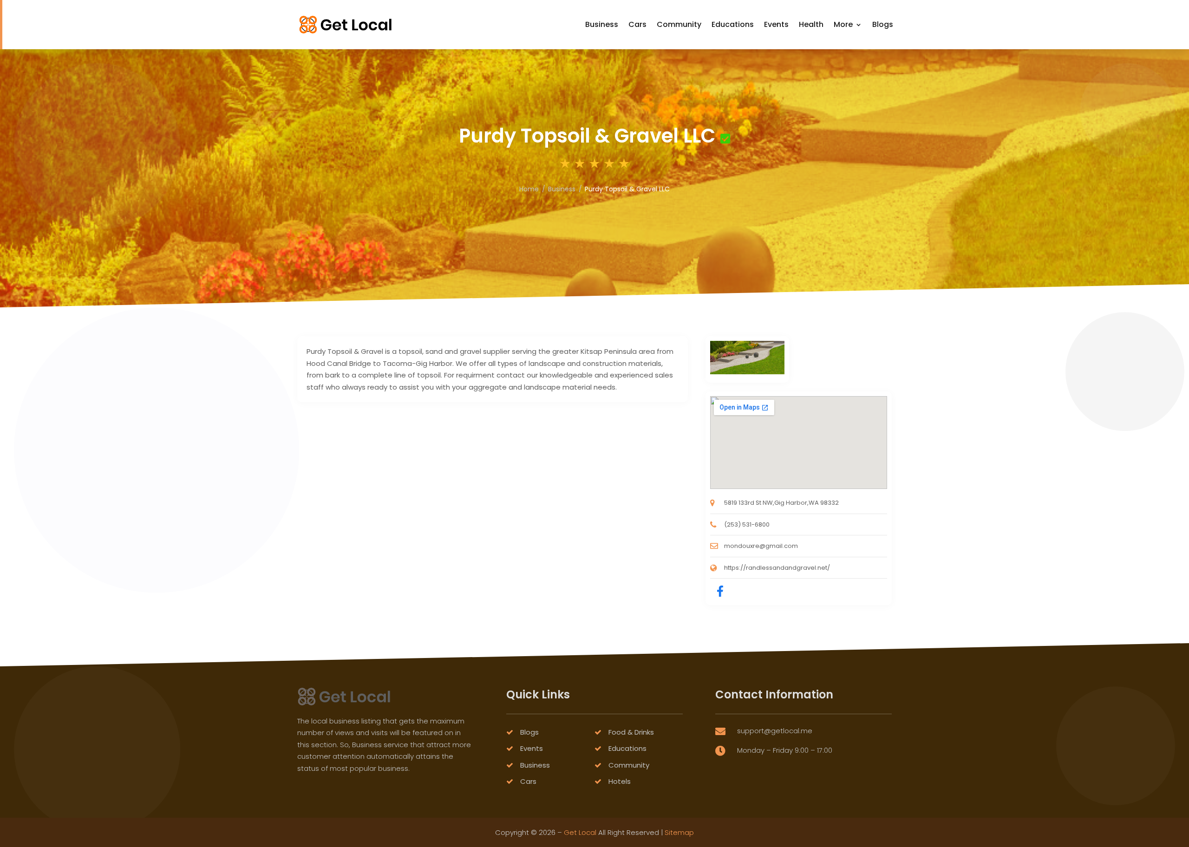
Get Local (580, 832)
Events (776, 24)
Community (679, 24)
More (843, 24)
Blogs (882, 24)
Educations (733, 24)
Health (811, 24)
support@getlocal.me (774, 731)
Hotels (619, 781)
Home (529, 189)
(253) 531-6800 (747, 524)
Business (601, 24)
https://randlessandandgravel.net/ (777, 567)
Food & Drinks (631, 732)
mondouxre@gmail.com (761, 545)
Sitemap (679, 832)
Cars (637, 24)
